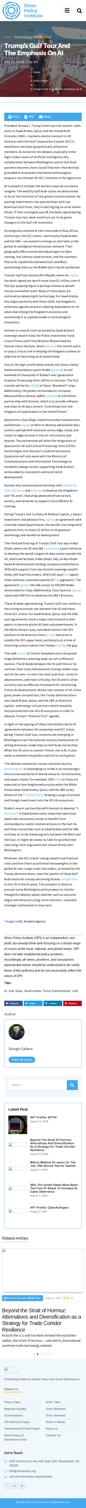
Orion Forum (40, 80)
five (57, 580)
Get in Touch (13, 1453)
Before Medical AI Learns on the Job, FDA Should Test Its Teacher (53, 1164)
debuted (50, 346)
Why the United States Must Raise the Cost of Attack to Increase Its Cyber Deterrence (54, 1188)
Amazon (36, 490)
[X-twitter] (7, 1486)
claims (73, 275)
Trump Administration (57, 991)
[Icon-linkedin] (15, 1486)
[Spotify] (22, 1486)
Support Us (11, 1389)
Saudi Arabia (32, 991)
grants (24, 585)
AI (5, 991)
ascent (21, 653)
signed (25, 425)
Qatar (19, 991)
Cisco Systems (14, 490)
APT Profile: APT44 (43, 1117)
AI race (50, 635)
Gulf (11, 991)
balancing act (13, 769)
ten (66, 574)
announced (51, 548)
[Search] (72, 1085)
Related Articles (15, 1238)
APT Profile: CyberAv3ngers (49, 1207)
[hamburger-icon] (67, 10)
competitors (69, 879)
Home (36, 72)
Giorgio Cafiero (21, 1049)
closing (61, 645)
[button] (80, 11)
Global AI (69, 485)
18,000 (34, 385)
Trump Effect (33, 795)
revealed (51, 396)
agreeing (57, 370)
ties (58, 779)
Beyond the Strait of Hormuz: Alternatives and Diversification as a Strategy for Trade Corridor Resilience (53, 1145)
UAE (75, 991)
